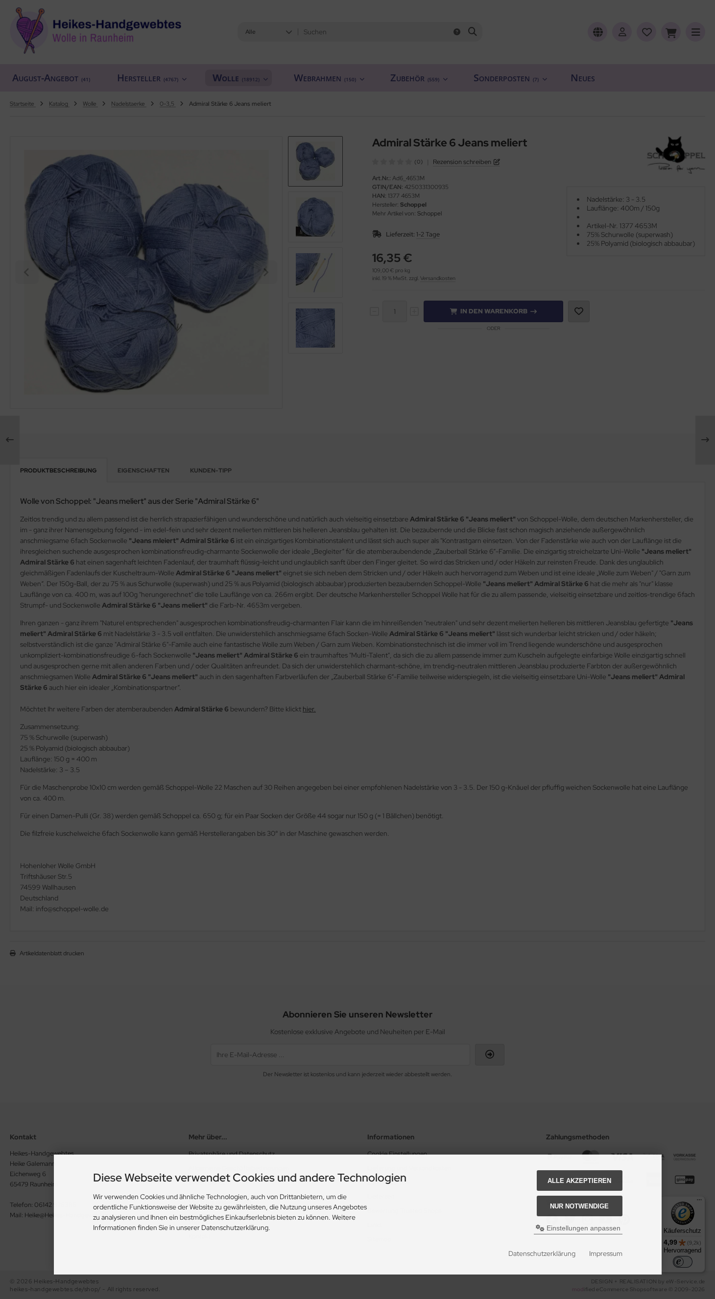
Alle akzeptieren (579, 1180)
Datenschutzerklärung (541, 1253)
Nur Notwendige (579, 1206)
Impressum (605, 1253)
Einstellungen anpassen (582, 1228)
